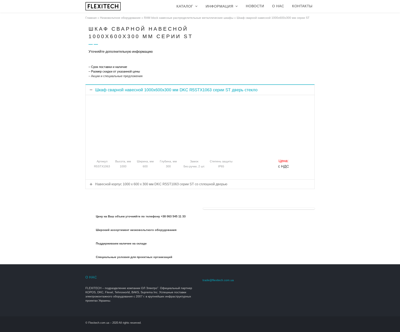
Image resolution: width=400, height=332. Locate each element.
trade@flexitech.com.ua (218, 280)
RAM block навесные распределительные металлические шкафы (188, 17)
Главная (91, 17)
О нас (278, 6)
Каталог (184, 6)
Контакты (302, 6)
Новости (255, 6)
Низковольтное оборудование (120, 17)
